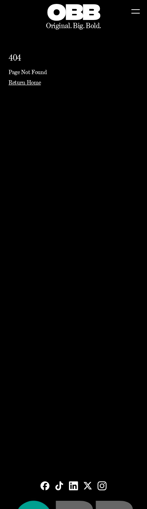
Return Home (25, 82)
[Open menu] (135, 11)
